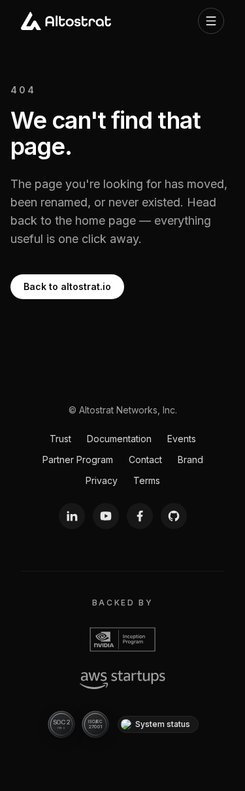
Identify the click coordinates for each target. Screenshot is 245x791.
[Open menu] (211, 21)
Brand (190, 459)
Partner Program (77, 459)
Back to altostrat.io (67, 286)
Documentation (119, 438)
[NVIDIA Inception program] (122, 639)
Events (181, 438)
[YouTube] (106, 516)
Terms (146, 480)
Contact (145, 459)
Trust (60, 438)
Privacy (102, 480)
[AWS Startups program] (122, 680)
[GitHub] (174, 516)
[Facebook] (140, 516)
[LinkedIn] (72, 516)
